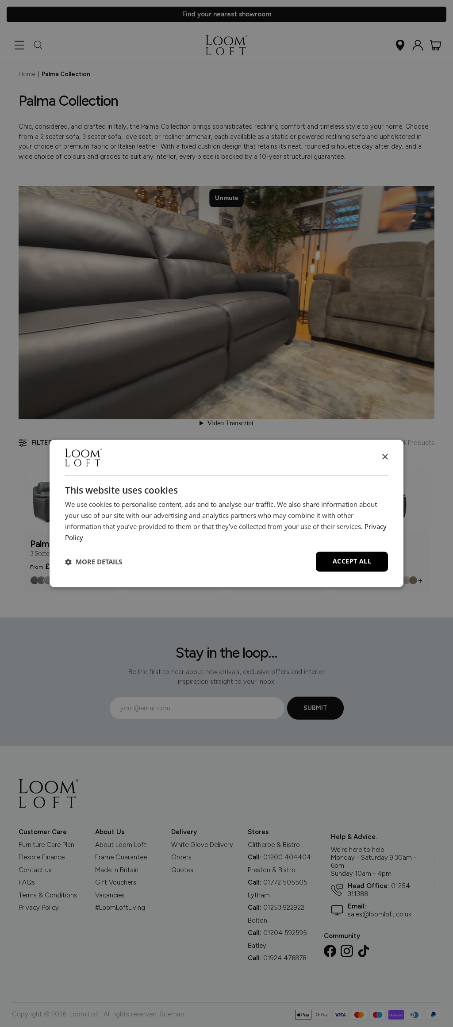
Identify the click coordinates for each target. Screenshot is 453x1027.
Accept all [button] (352, 561)
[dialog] (226, 513)
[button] (93, 562)
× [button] (384, 457)
